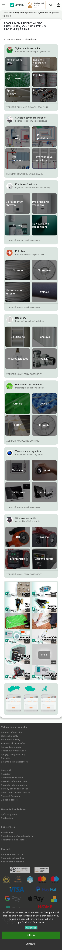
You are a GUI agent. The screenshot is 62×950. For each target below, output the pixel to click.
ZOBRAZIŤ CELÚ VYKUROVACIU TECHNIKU (27, 107)
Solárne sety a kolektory (14, 762)
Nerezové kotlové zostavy (15, 792)
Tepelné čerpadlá (11, 796)
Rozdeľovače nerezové (14, 781)
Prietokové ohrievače (13, 743)
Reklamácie (7, 818)
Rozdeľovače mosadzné (14, 785)
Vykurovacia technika (27, 48)
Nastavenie (31, 928)
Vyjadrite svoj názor (12, 854)
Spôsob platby (9, 814)
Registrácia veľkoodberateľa (17, 836)
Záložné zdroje (9, 800)
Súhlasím (31, 935)
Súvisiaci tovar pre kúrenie (30, 117)
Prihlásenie (7, 832)
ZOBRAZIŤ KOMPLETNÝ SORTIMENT (24, 240)
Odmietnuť (31, 944)
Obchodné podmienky (14, 809)
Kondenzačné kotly (26, 184)
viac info (38, 922)
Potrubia (20, 251)
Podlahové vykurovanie (28, 384)
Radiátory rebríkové (12, 777)
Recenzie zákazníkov (12, 858)
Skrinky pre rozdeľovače (14, 789)
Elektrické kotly (9, 736)
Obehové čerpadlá (25, 518)
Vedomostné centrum (12, 862)
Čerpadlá (6, 770)
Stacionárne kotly (10, 739)
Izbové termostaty (11, 747)
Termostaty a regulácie (28, 451)
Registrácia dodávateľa (14, 840)
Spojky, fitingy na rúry (13, 754)
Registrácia (8, 827)
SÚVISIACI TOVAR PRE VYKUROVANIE (24, 174)
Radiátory (20, 317)
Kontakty (6, 849)
